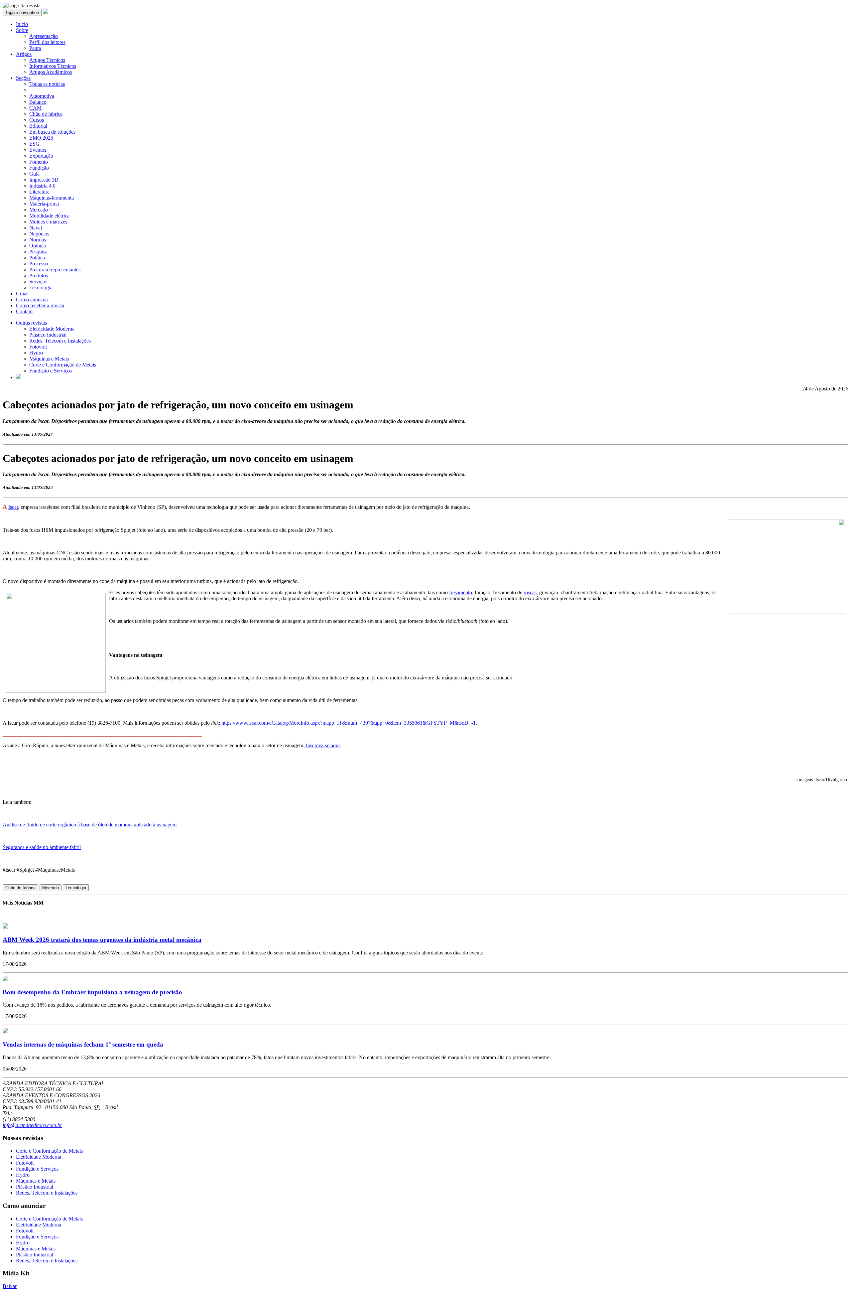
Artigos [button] (24, 54)
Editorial (38, 126)
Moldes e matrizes (48, 221)
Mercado (38, 210)
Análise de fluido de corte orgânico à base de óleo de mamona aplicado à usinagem (90, 824)
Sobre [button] (22, 30)
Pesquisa (38, 251)
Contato (24, 311)
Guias (22, 293)
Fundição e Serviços (50, 370)
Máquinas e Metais (49, 358)
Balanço (38, 102)
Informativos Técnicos (52, 66)
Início (22, 24)
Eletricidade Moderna (51, 329)
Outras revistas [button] (31, 323)
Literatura (39, 192)
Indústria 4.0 (42, 186)
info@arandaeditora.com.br (32, 1125)
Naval (35, 227)
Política (37, 257)
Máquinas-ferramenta (51, 198)
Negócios (39, 233)
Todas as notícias (47, 84)
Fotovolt (38, 347)
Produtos (38, 275)
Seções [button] (23, 78)
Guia (34, 174)
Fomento (38, 162)
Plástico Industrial (47, 335)
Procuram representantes (54, 269)
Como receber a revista (40, 305)
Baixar (10, 1286)
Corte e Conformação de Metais (62, 364)
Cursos (36, 120)
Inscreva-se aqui (322, 745)
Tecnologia (41, 287)
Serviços (38, 281)
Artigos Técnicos (47, 60)
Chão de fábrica (45, 114)
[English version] (18, 377)
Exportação (41, 156)
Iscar (13, 507)
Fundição (39, 168)
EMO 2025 (41, 138)
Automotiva (41, 96)
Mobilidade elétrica (49, 215)
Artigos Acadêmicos (50, 72)
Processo (38, 263)
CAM (35, 108)
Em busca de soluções (52, 132)
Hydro (36, 353)
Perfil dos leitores (47, 42)
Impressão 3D (44, 180)
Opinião (37, 245)
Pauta (35, 48)
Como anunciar (32, 299)
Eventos (37, 150)
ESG (34, 144)
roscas (530, 592)
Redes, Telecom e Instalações (60, 341)
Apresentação (43, 36)
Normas (37, 239)
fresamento (460, 592)
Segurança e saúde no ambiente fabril (42, 847)
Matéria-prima (44, 204)
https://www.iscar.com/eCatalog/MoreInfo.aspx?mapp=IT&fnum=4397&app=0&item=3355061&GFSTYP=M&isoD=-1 (348, 723)
